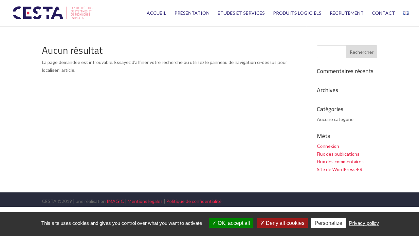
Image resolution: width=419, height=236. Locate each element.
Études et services (241, 13)
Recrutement (347, 13)
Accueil (156, 13)
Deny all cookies (284, 223)
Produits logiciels (297, 13)
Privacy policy (364, 223)
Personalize (328, 223)
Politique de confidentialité (194, 201)
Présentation (192, 13)
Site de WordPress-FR (339, 169)
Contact (383, 13)
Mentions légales (145, 201)
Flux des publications (338, 154)
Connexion (328, 146)
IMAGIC (115, 201)
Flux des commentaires (340, 161)
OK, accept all (233, 223)
